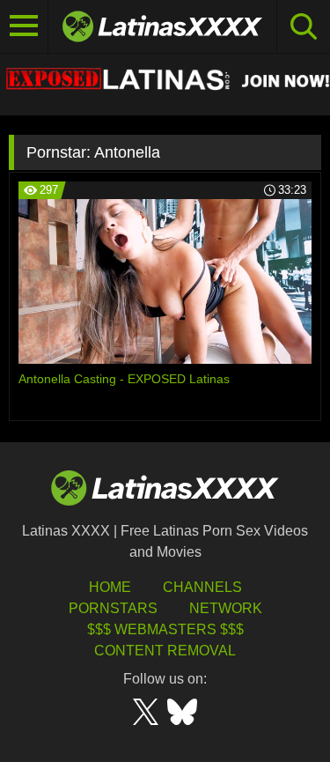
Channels (202, 587)
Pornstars (113, 608)
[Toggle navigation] (24, 26)
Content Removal (165, 650)
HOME (110, 587)
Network (225, 608)
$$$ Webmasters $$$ (165, 629)
